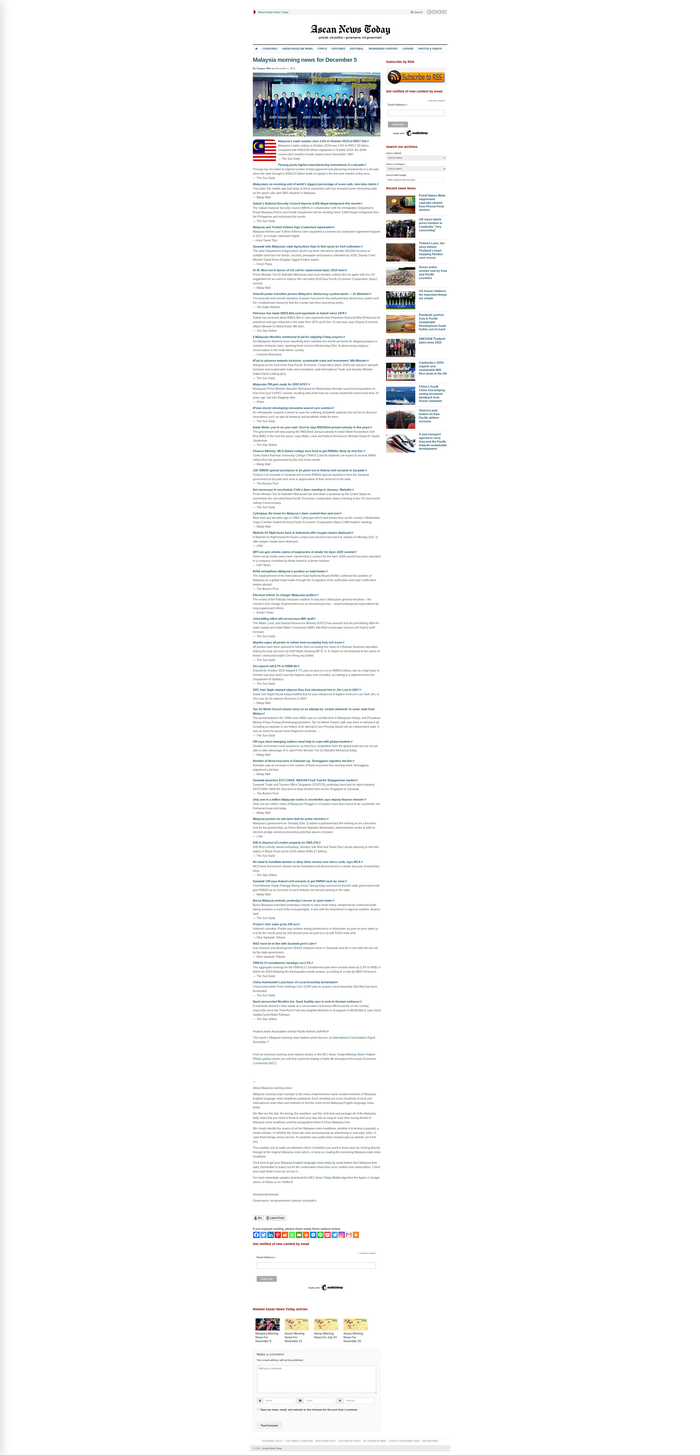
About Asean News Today (273, 12)
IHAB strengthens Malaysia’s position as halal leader (289, 571)
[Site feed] (444, 12)
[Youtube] (439, 12)
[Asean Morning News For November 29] (355, 1324)
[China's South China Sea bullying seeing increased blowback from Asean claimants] (400, 395)
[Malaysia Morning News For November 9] (267, 1324)
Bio (260, 1218)
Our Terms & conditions (299, 1441)
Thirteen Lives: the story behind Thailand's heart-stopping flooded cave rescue (432, 250)
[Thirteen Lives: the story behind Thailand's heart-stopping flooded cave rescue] (400, 252)
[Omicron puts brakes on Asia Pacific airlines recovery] (400, 419)
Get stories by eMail (374, 1441)
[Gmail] (349, 1235)
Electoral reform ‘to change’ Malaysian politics (284, 595)
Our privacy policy (272, 1441)
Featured (338, 48)
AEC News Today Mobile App (328, 1177)
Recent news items (401, 188)
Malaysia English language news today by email (312, 1162)
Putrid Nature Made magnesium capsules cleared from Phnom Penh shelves (432, 202)
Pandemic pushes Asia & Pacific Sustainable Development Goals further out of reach (432, 322)
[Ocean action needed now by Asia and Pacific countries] (400, 275)
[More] (356, 1235)
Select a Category (395, 164)
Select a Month (393, 153)
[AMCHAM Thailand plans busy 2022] (400, 347)
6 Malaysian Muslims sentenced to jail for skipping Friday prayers (298, 337)
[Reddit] (285, 1235)
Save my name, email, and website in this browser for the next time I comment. (309, 1409)
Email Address (267, 1257)
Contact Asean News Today (404, 1441)
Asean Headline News (297, 48)
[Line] (320, 1235)
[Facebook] (256, 1235)
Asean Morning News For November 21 (294, 1337)
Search (418, 12)
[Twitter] (429, 12)
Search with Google (396, 175)
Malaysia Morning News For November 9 (266, 1337)
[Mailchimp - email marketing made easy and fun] (326, 1287)
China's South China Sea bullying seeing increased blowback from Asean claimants (432, 393)
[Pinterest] (434, 12)
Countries (269, 48)
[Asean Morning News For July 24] (326, 1324)
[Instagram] (342, 1235)
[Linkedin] (270, 1235)
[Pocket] (327, 1235)
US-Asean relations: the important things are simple (433, 294)
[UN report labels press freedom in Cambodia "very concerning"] (400, 228)
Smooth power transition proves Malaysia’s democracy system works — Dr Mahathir (311, 293)
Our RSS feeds (430, 1441)
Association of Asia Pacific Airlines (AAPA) (298, 1031)
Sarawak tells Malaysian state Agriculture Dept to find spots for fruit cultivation (306, 246)
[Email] (299, 1235)
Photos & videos (430, 48)
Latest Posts (277, 1218)
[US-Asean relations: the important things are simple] (400, 299)
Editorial (357, 48)
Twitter (286, 1182)
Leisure (407, 48)
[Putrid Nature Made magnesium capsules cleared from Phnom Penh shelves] (400, 204)
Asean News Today (271, 1448)
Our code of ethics (350, 1441)
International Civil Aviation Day (353, 1037)
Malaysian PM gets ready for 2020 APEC (280, 384)
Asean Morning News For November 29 (353, 1337)
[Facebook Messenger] (313, 1235)
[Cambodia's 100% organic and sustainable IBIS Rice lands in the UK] (400, 371)
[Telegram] (334, 1235)
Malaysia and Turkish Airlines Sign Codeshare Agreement (292, 227)
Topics (322, 48)
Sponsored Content (383, 48)
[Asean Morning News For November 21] (297, 1324)
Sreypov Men (263, 68)
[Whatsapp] (292, 1235)
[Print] (306, 1235)
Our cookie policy (325, 1441)
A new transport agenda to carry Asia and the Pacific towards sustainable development (433, 441)
